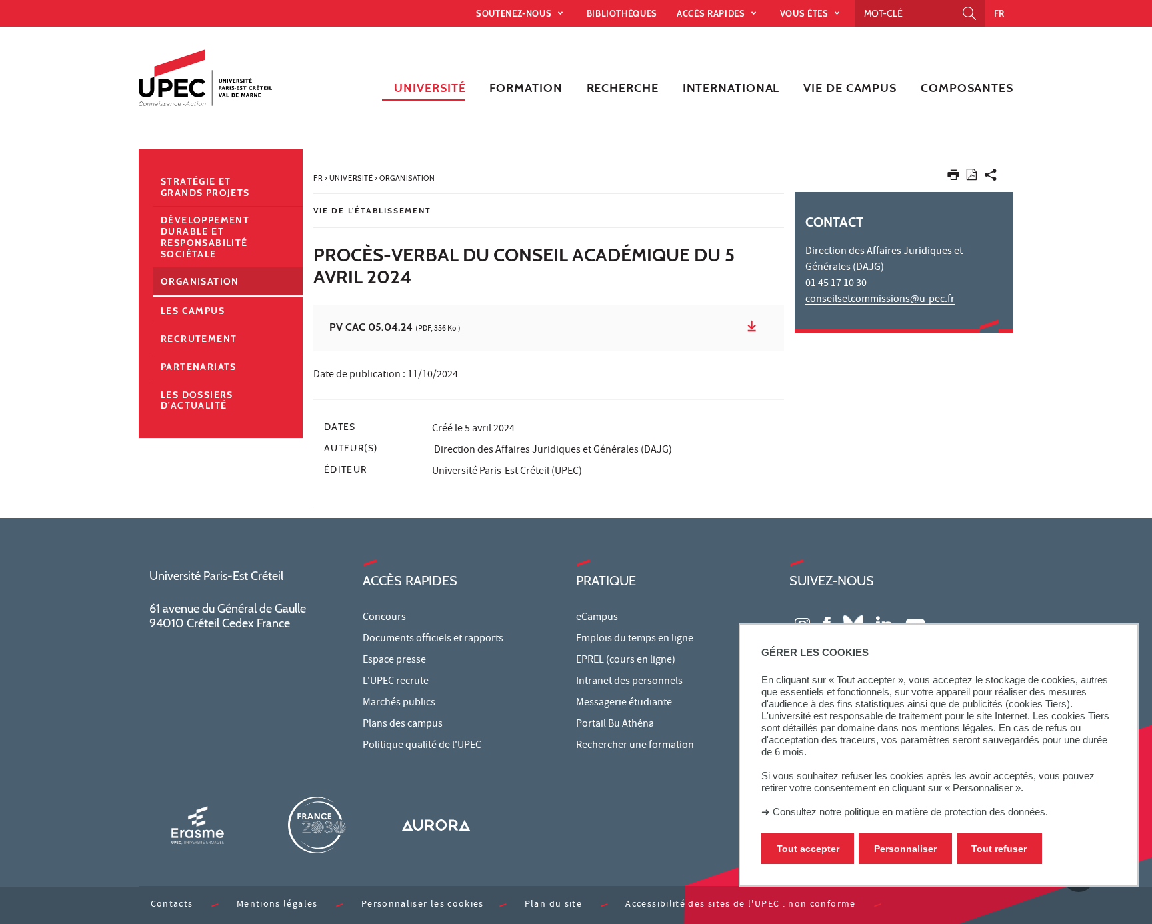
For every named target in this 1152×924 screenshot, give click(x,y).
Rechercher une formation (635, 746)
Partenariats (199, 367)
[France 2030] (316, 825)
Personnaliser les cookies (422, 905)
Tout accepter (808, 848)
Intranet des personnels (629, 682)
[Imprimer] (953, 178)
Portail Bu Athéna (615, 725)
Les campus (193, 311)
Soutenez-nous (515, 13)
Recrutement (199, 339)
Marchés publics (399, 703)
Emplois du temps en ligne (634, 639)
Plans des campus (403, 725)
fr (999, 13)
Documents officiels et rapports (433, 639)
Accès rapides (712, 13)
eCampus (597, 618)
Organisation (200, 281)
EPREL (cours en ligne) (625, 661)
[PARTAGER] (991, 178)
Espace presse (394, 661)
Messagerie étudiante (624, 703)
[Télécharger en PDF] (972, 177)
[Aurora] (436, 825)
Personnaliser (905, 848)
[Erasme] (197, 825)
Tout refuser (999, 848)
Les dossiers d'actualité (197, 400)
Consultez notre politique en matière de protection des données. (910, 811)
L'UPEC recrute (396, 682)
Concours (384, 618)
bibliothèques (622, 13)
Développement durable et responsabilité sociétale (205, 236)
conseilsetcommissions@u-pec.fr (880, 300)
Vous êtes (805, 13)
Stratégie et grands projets (205, 187)
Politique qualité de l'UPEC (422, 746)
